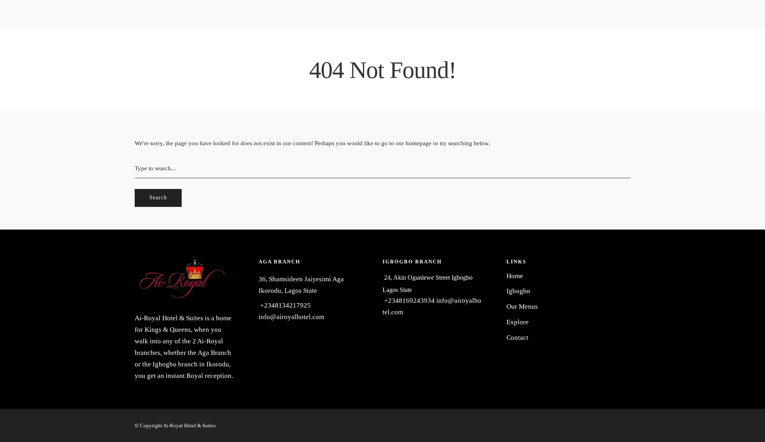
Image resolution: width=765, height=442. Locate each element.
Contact (295, 92)
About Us (94, 40)
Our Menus (222, 92)
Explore (260, 92)
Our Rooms (44, 15)
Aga (42, 27)
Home (8, 40)
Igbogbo (48, 40)
